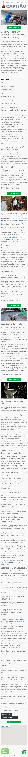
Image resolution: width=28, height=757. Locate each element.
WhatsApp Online (6, 714)
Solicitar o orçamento (10, 408)
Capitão (17, 51)
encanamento (21, 619)
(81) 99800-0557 (13, 237)
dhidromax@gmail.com (9, 239)
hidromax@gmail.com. (20, 220)
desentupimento (11, 562)
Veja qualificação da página (14, 755)
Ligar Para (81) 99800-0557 (9, 717)
